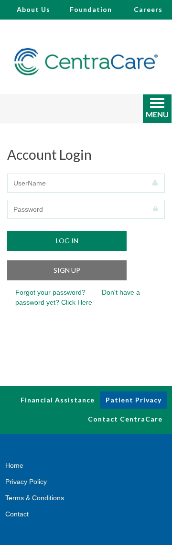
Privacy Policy (26, 481)
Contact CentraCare (125, 419)
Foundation (91, 9)
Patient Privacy (133, 400)
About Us (33, 9)
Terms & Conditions (34, 498)
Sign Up (67, 270)
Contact (17, 514)
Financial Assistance (58, 400)
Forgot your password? (50, 292)
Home (14, 465)
